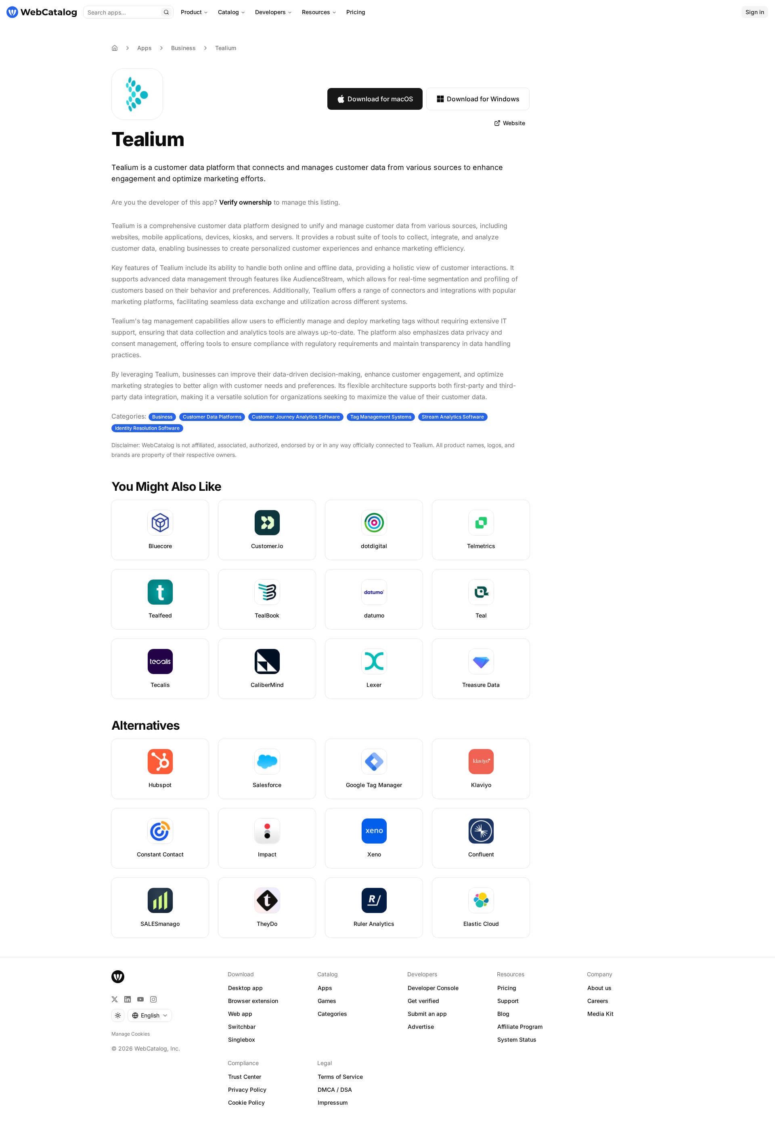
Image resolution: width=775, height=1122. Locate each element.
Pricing (355, 11)
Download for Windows (483, 99)
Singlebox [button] (241, 1039)
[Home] (41, 12)
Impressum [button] (333, 1102)
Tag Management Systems (380, 417)
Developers (270, 11)
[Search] (166, 12)
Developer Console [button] (433, 987)
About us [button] (599, 987)
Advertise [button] (421, 1026)
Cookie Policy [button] (246, 1102)
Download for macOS (380, 99)
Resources (316, 11)
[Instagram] (153, 999)
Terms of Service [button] (340, 1076)
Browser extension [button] (253, 1000)
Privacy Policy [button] (247, 1089)
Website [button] (514, 122)
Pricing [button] (506, 987)
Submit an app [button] (427, 1013)
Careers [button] (597, 1000)
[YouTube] (140, 999)
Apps (144, 47)
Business (183, 47)
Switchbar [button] (242, 1026)
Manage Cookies (130, 1034)
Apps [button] (325, 987)
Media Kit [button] (600, 1013)
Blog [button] (503, 1013)
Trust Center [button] (244, 1076)
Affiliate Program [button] (519, 1026)
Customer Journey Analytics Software (296, 417)
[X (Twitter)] (114, 999)
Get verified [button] (423, 1000)
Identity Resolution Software (147, 428)
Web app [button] (240, 1013)
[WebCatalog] (117, 976)
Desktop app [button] (245, 987)
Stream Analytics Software (453, 417)
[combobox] (150, 1015)
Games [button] (327, 1000)
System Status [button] (516, 1039)
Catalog (228, 11)
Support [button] (508, 1000)
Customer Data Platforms (212, 417)
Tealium (225, 47)
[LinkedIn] (127, 999)
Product (191, 11)
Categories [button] (332, 1013)
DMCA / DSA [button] (335, 1089)
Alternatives (145, 725)
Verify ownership (245, 202)
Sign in (755, 11)
